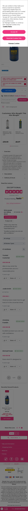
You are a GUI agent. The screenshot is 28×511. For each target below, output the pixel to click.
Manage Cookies (13, 43)
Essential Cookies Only (14, 38)
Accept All (14, 32)
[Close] (26, 2)
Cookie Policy (7, 26)
